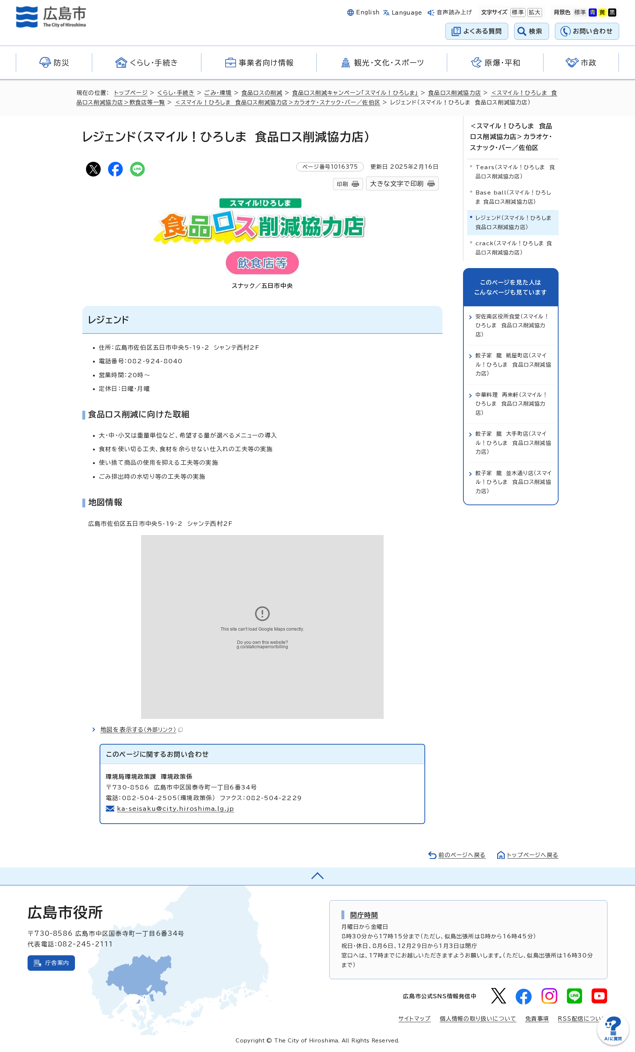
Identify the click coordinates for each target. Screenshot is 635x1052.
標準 (517, 12)
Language (407, 12)
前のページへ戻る (462, 855)
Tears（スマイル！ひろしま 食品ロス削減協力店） (515, 171)
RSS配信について (582, 1018)
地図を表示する (138, 729)
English (368, 12)
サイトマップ (414, 1018)
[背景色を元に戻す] (580, 12)
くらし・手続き (175, 93)
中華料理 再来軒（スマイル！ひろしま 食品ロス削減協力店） (512, 404)
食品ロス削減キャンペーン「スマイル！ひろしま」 (355, 93)
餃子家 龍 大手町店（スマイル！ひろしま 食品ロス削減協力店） (513, 442)
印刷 (342, 184)
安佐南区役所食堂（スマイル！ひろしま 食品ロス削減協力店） (512, 325)
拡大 (534, 12)
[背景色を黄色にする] (602, 12)
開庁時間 (364, 915)
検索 (536, 31)
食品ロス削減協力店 (454, 93)
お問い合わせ (593, 31)
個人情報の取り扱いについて (478, 1018)
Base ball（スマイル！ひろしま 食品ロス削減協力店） (514, 197)
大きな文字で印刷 (397, 184)
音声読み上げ (454, 12)
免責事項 (537, 1018)
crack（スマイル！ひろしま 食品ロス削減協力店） (514, 247)
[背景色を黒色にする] (612, 12)
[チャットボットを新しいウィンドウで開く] (613, 1043)
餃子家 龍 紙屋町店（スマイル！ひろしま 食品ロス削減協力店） (513, 364)
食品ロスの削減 (261, 93)
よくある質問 (482, 31)
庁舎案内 (57, 963)
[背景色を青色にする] (593, 12)
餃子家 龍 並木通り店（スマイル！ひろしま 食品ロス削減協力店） (514, 482)
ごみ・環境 (218, 93)
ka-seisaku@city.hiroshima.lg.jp (175, 809)
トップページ (131, 93)
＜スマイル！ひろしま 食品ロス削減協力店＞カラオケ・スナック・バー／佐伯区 (277, 102)
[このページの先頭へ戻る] (317, 876)
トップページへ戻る (533, 855)
